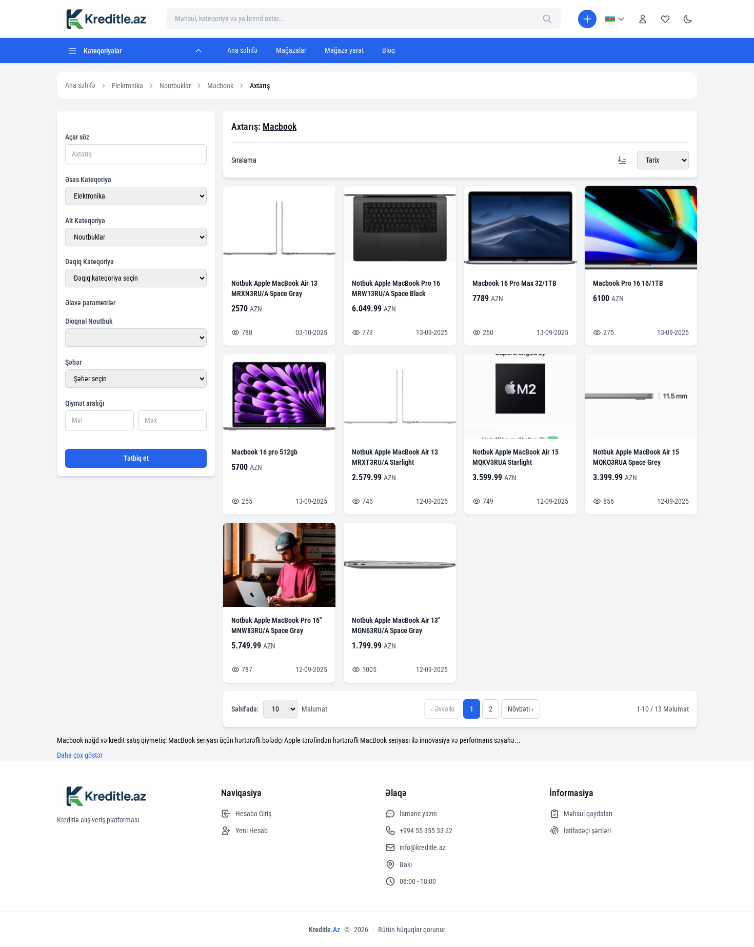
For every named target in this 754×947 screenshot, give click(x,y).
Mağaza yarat (344, 50)
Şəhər (73, 362)
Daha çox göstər (80, 755)
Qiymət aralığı (85, 403)
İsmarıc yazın (418, 814)
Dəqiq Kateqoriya (89, 262)
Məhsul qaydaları (588, 814)
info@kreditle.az (423, 847)
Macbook (220, 86)
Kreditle (324, 929)
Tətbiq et (136, 458)
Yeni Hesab (251, 830)
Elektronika (127, 86)
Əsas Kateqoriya (88, 179)
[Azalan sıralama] (621, 160)
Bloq (388, 50)
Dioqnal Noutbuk (89, 321)
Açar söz (77, 137)
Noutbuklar (175, 86)
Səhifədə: (245, 709)
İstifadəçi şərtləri (587, 830)
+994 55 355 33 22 (426, 830)
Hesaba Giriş (253, 814)
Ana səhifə (242, 50)
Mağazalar (291, 50)
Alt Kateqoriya (85, 220)
